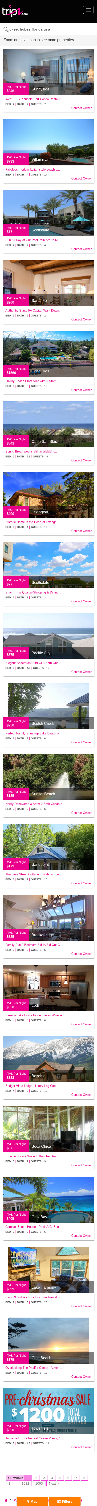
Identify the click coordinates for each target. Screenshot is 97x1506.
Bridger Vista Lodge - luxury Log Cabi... (32, 1086)
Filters (66, 1501)
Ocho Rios (40, 371)
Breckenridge (43, 935)
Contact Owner (81, 108)
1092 (25, 1483)
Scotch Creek (43, 724)
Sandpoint (40, 864)
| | (25, 104)
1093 (39, 1483)
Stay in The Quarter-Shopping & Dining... (33, 592)
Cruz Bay (39, 1217)
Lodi (35, 1005)
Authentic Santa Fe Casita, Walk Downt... (33, 310)
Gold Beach (41, 1358)
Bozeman (40, 1076)
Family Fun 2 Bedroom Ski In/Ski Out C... (34, 945)
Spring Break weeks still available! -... (31, 451)
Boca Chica (41, 1146)
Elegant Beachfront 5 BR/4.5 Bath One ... (33, 663)
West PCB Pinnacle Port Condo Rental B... (34, 99)
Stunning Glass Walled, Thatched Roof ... (33, 1156)
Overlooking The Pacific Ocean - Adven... (33, 1367)
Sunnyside (40, 89)
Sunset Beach (43, 794)
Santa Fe (39, 301)
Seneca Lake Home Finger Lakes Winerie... (35, 1015)
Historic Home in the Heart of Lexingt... (32, 522)
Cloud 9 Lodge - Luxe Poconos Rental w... (34, 1297)
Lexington (40, 512)
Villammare (41, 160)
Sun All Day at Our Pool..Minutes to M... (33, 240)
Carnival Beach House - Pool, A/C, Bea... (33, 1227)
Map (33, 1501)
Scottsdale (40, 230)
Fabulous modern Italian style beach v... (32, 169)
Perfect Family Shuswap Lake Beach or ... (34, 733)
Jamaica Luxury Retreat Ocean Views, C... (34, 1438)
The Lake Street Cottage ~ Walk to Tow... (33, 874)
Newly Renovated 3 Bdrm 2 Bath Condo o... (35, 804)
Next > (54, 1483)
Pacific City (41, 653)
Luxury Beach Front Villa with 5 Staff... (31, 381)
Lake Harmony (44, 1287)
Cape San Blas (44, 442)
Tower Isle (40, 1428)
